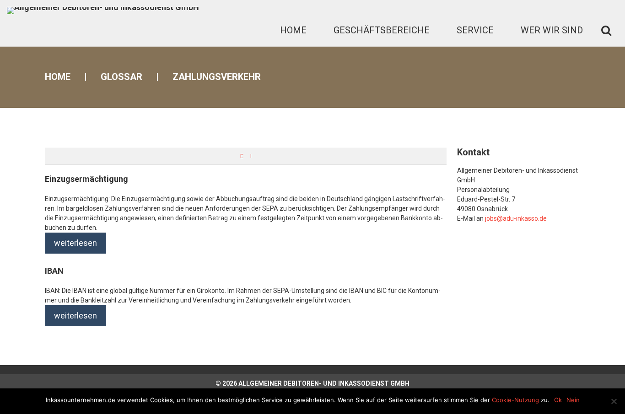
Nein (573, 399)
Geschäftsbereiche (382, 30)
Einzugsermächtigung (86, 179)
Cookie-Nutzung (515, 399)
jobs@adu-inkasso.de (516, 218)
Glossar (121, 76)
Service (475, 30)
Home (293, 30)
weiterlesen (75, 243)
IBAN (54, 271)
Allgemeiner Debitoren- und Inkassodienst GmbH (323, 383)
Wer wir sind (552, 30)
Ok (558, 399)
